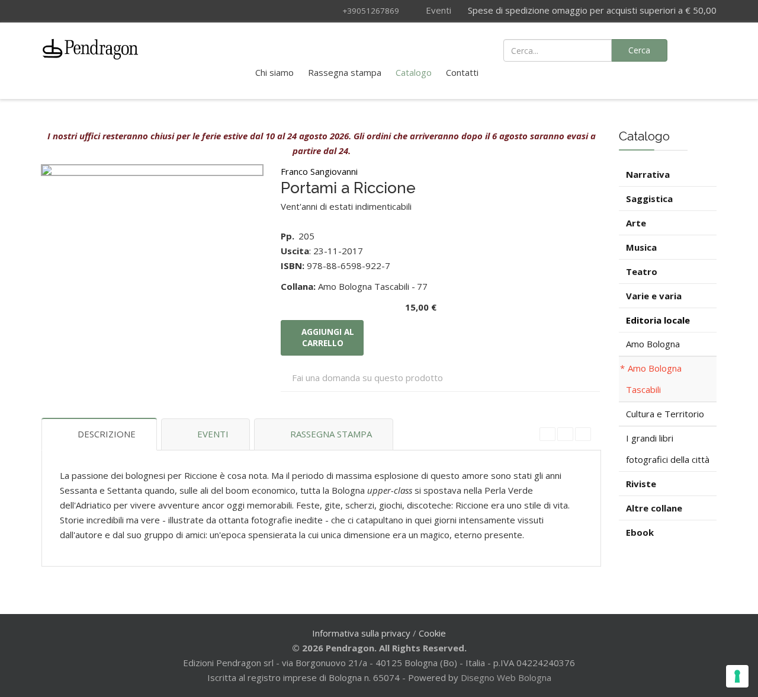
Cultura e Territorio (665, 414)
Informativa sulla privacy (361, 633)
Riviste (641, 484)
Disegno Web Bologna (506, 677)
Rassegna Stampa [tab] (331, 434)
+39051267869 (370, 10)
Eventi (437, 10)
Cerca (639, 50)
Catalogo (414, 72)
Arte (636, 223)
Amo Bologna (653, 344)
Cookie (432, 633)
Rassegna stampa (344, 72)
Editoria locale (658, 320)
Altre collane (654, 508)
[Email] (583, 434)
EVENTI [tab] (213, 434)
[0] (700, 49)
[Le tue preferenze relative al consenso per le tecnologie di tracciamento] (737, 676)
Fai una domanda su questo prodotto (367, 377)
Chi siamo (274, 72)
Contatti (462, 72)
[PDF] (547, 434)
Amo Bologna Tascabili (654, 378)
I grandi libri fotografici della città (667, 448)
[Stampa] (565, 434)
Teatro (641, 271)
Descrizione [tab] (107, 434)
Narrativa (648, 174)
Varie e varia (654, 296)
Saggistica (649, 198)
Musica (641, 247)
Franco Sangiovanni (319, 171)
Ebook (640, 532)
